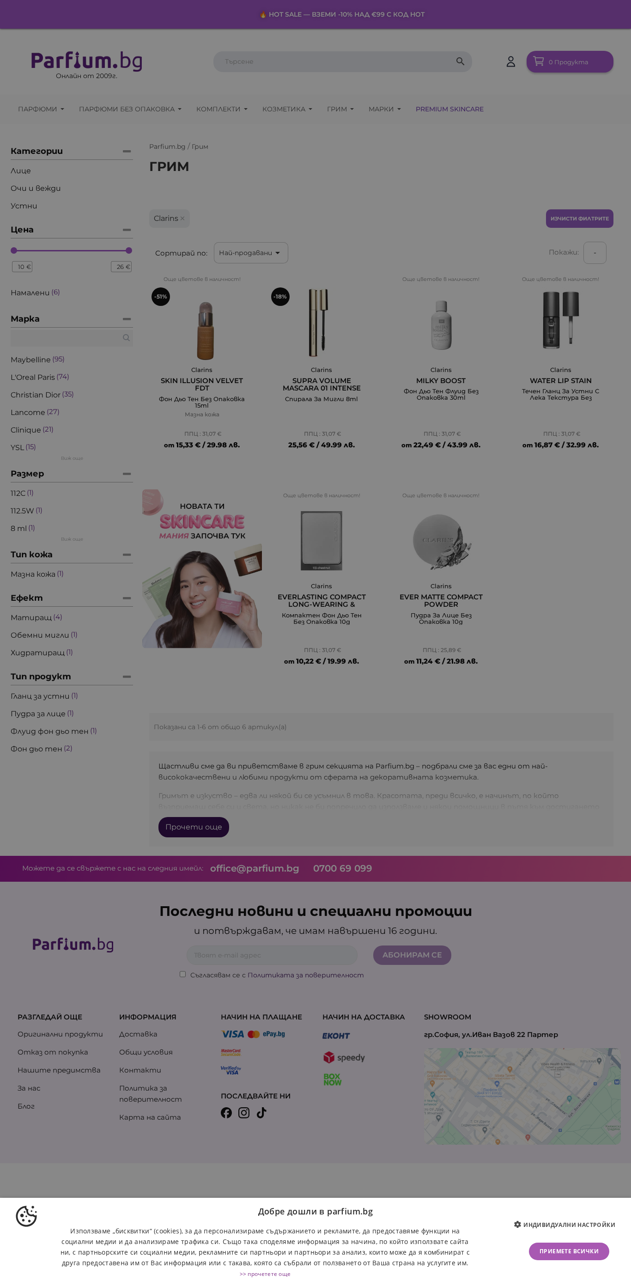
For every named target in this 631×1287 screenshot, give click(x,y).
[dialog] (315, 1242)
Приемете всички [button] (569, 1251)
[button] (568, 1225)
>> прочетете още (265, 1274)
